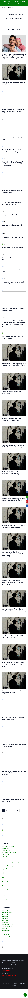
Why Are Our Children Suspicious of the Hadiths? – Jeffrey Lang (13, 526)
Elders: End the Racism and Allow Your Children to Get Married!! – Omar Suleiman (14, 773)
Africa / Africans (6, 886)
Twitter (9, 975)
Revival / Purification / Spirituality (10, 862)
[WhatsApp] (27, 497)
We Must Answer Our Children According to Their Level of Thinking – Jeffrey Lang (14, 553)
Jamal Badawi (5, 928)
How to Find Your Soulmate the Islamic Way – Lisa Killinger (12, 151)
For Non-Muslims (6, 848)
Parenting (4, 868)
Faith (3, 876)
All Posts (11, 18)
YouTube (14, 975)
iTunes (3, 970)
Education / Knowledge (8, 866)
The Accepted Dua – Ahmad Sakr (12, 247)
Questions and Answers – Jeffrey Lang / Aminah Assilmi (12, 692)
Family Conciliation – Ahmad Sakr (12, 237)
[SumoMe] (27, 506)
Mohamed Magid (6, 934)
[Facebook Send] (27, 499)
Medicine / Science (7, 890)
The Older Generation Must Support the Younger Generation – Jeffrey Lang (13, 664)
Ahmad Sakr (5, 932)
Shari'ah (4, 898)
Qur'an (3, 870)
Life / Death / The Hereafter (9, 852)
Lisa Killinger (5, 916)
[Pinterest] (27, 501)
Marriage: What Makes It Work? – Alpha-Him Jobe (12, 337)
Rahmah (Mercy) (6, 900)
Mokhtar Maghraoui (6, 926)
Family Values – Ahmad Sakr (11, 215)
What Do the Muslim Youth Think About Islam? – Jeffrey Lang (12, 419)
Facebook (4, 975)
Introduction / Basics (7, 858)
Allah (3, 864)
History (3, 880)
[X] (27, 494)
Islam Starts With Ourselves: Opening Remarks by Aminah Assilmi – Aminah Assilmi (14, 365)
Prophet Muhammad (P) (8, 872)
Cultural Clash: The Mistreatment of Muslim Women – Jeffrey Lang (13, 446)
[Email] (27, 504)
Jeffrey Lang (5, 920)
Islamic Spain (5, 882)
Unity (3, 884)
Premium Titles (5, 896)
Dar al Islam (4, 892)
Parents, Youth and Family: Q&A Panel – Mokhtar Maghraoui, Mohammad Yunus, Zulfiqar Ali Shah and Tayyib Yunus (14, 323)
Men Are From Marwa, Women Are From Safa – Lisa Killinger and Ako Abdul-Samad (13, 163)
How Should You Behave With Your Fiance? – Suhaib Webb (13, 718)
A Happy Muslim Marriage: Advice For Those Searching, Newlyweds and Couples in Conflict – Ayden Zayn (14, 56)
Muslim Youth (5, 856)
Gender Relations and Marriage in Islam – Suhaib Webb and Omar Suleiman (13, 111)
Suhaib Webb (5, 922)
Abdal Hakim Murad (6, 912)
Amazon (8, 970)
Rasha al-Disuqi (6, 930)
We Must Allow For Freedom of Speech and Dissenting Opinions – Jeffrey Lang (13, 582)
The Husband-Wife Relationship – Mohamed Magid (13, 191)
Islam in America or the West (9, 860)
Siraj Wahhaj (5, 918)
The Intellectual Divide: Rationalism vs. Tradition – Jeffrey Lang (13, 473)
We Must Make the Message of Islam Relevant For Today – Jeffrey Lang (13, 499)
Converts (4, 888)
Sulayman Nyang (6, 936)
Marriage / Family (6, 850)
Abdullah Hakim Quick (7, 924)
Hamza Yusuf (5, 910)
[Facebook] (27, 492)
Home (7, 18)
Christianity (5, 878)
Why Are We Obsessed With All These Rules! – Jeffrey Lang (14, 636)
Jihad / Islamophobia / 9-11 (8, 846)
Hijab (3, 874)
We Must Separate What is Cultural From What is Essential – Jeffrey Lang (14, 610)
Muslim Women (5, 854)
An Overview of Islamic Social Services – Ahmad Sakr (11, 203)
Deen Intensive (5, 894)
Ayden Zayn (5, 914)
